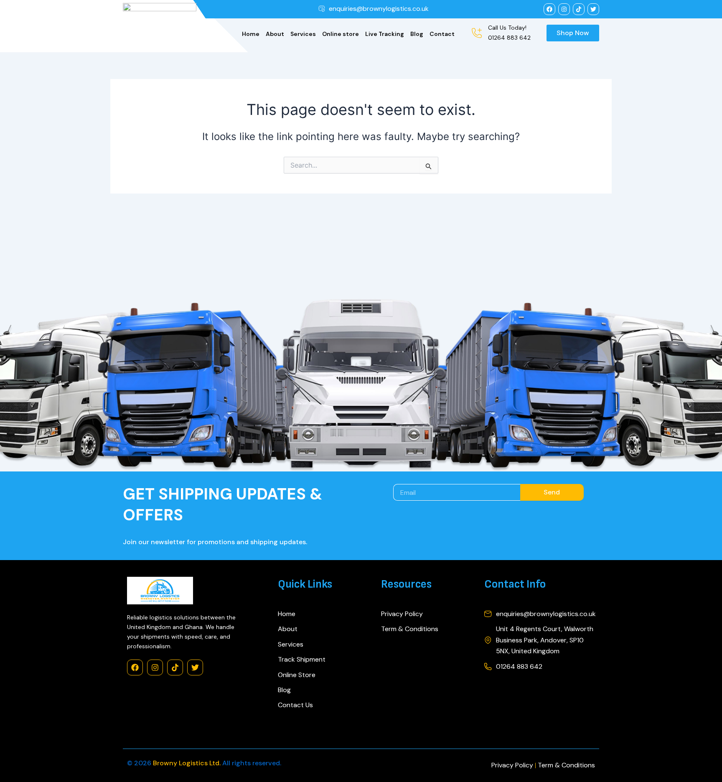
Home (250, 34)
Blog (416, 34)
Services (303, 34)
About (275, 34)
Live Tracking (384, 34)
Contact (442, 34)
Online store (340, 34)
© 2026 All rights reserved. (204, 763)
